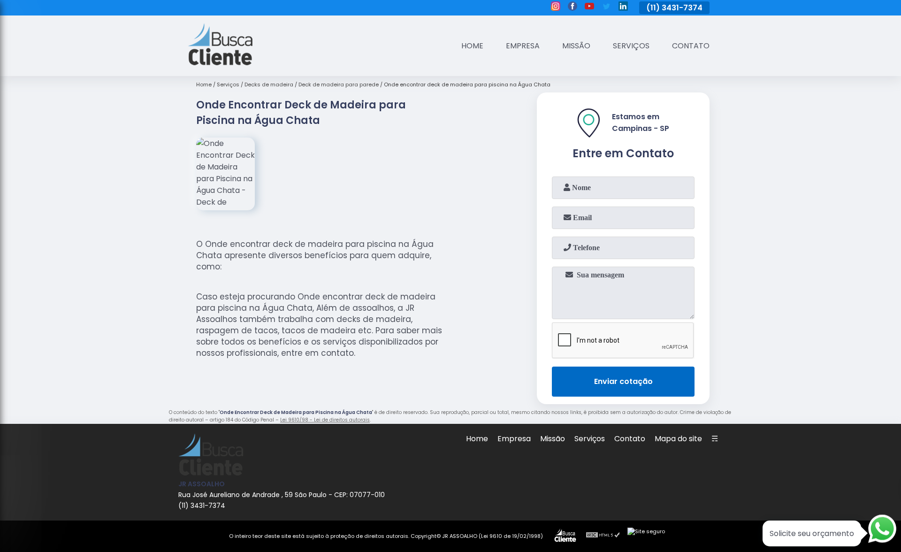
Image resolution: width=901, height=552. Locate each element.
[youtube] (589, 7)
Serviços (631, 45)
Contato (691, 45)
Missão (576, 45)
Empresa (523, 45)
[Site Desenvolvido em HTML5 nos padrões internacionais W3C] (603, 536)
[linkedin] (623, 7)
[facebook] (572, 7)
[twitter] (606, 7)
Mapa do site (678, 438)
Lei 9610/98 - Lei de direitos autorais (325, 419)
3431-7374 (682, 7)
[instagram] (555, 7)
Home (472, 45)
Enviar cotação (623, 381)
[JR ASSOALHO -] (220, 62)
